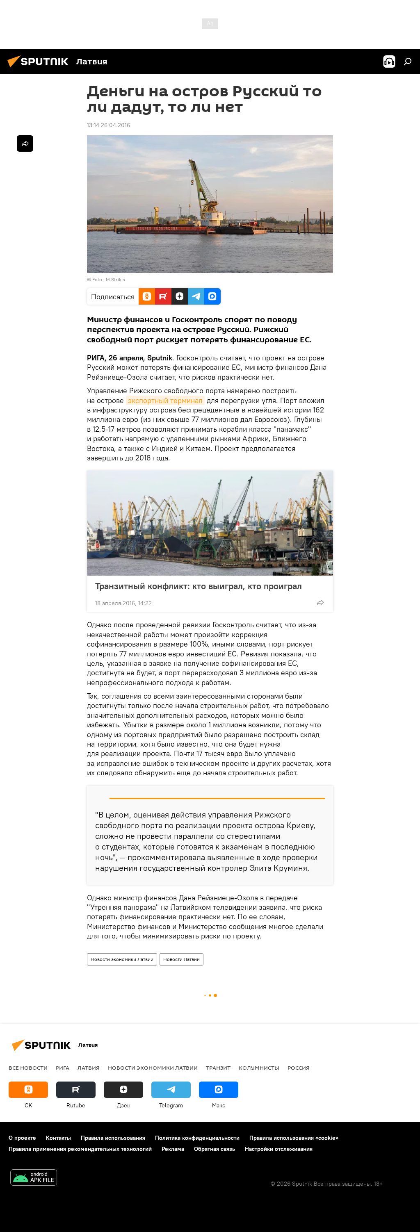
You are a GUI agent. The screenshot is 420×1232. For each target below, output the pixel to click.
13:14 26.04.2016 (108, 125)
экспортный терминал (165, 400)
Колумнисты (259, 1067)
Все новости (28, 1067)
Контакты (58, 1137)
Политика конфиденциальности (197, 1137)
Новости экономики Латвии (122, 959)
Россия (299, 1067)
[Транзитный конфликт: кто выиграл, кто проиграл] (210, 523)
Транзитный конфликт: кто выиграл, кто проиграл (198, 586)
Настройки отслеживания (279, 1148)
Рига (62, 1067)
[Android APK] (34, 1178)
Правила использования (113, 1137)
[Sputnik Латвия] (40, 68)
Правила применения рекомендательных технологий (80, 1148)
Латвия (89, 1067)
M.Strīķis (115, 279)
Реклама (173, 1148)
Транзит (218, 1067)
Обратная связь (214, 1148)
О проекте (22, 1137)
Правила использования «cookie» (293, 1137)
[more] (320, 602)
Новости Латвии (181, 959)
